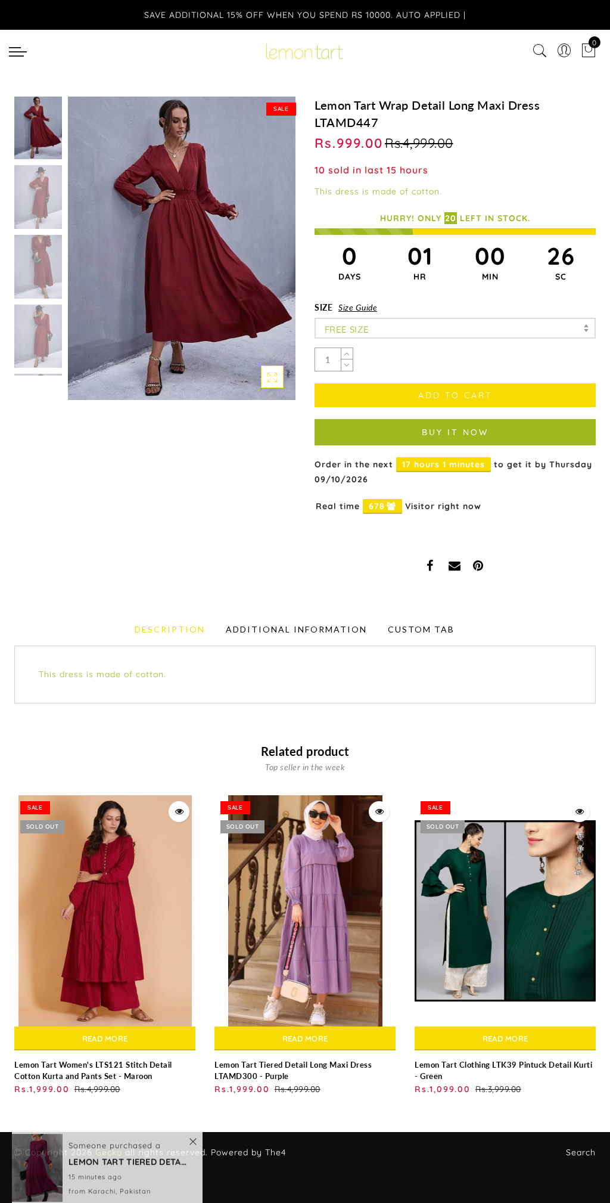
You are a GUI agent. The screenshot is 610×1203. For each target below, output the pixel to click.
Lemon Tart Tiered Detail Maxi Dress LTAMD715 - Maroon (128, 1148)
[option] (181, 248)
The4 (275, 1152)
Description (170, 629)
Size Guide (357, 307)
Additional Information (296, 629)
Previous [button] (90, 255)
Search (581, 1152)
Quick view (179, 811)
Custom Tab (421, 629)
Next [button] (258, 255)
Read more (105, 1038)
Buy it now (455, 432)
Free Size (347, 329)
